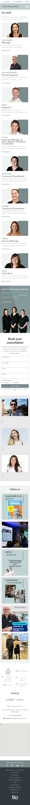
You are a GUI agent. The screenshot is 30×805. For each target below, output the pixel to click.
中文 (28, 1)
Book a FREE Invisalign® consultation (15, 802)
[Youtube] (17, 765)
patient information (15, 780)
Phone (4, 374)
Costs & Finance (15, 777)
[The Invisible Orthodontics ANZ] (15, 797)
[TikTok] (22, 765)
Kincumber (16, 382)
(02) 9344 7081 (15, 715)
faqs (15, 782)
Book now (15, 386)
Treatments (15, 775)
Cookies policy (15, 789)
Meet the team (15, 772)
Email (4, 368)
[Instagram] (12, 765)
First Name (5, 357)
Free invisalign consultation (15, 770)
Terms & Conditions (15, 787)
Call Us (6, 1)
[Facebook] (7, 765)
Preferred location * (7, 380)
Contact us (15, 792)
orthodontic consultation (10, 295)
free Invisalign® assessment (19, 293)
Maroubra (7, 382)
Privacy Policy (15, 785)
